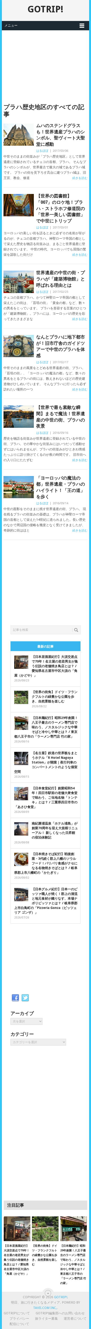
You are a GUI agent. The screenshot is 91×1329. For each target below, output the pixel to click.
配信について (19, 1324)
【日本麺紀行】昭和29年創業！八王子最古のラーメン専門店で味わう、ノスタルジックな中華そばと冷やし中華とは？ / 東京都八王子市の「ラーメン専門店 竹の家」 (46, 727)
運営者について (75, 1318)
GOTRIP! (45, 9)
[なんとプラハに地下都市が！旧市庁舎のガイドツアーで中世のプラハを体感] (19, 346)
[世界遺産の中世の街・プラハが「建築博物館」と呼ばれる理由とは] (19, 282)
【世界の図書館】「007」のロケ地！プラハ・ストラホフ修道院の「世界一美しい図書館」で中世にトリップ (60, 208)
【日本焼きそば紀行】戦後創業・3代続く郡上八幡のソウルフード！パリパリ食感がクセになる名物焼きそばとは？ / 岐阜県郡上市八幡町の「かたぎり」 (45, 863)
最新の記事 (45, 646)
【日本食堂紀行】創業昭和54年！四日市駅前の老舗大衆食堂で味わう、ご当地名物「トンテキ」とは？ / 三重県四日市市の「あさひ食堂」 (45, 797)
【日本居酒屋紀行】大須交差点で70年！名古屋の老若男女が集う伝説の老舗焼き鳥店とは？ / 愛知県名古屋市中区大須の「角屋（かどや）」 (46, 666)
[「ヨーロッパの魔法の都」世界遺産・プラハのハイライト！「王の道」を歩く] (19, 487)
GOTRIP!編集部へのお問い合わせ (60, 1313)
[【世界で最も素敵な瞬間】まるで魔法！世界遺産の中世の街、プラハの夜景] (19, 416)
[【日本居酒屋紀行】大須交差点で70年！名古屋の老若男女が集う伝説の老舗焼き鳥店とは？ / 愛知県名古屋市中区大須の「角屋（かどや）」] (17, 1228)
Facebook (15, 998)
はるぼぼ (42, 150)
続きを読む (80, 178)
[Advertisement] (45, 63)
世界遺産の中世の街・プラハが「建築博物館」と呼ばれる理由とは (60, 279)
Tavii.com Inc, (45, 1308)
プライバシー (19, 1318)
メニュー (11, 25)
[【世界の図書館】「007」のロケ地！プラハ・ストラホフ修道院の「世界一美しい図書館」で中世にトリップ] (19, 205)
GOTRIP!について (17, 1313)
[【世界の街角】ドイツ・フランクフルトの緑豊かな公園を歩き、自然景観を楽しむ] (45, 1228)
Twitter (25, 998)
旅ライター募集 (46, 1318)
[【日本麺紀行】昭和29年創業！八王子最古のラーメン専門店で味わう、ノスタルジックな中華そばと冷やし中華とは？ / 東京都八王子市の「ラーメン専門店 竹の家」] (73, 1228)
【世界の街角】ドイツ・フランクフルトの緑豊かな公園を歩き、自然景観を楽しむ (54, 696)
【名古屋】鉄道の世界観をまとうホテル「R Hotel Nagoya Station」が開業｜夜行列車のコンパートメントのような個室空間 (45, 762)
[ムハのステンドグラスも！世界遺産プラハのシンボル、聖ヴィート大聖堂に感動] (19, 135)
